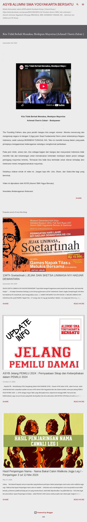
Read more (79, 303)
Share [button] (79, 198)
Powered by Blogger (45, 512)
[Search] (77, 4)
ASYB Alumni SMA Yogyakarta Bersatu (38, 4)
